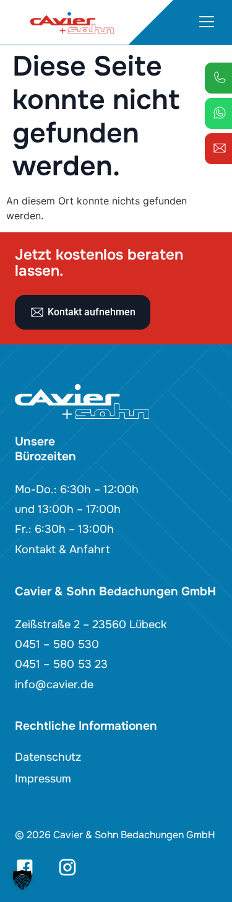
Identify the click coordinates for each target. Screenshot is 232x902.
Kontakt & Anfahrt (62, 549)
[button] (22, 879)
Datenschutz (48, 757)
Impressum (43, 779)
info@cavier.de (54, 684)
